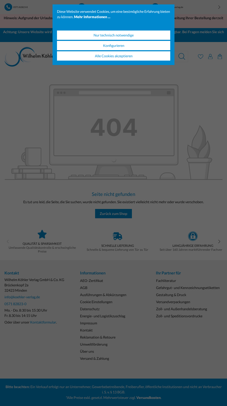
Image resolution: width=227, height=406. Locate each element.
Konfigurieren (113, 45)
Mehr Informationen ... (92, 17)
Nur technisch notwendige (114, 35)
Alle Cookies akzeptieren (114, 56)
